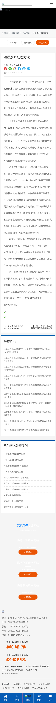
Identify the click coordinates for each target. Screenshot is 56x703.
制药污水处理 (8, 688)
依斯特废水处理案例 (12, 495)
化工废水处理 (29, 684)
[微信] (10, 68)
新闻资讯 (15, 33)
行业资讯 (28, 42)
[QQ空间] (24, 68)
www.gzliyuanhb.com (28, 547)
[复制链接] (28, 68)
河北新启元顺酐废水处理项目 (16, 466)
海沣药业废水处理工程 (13, 501)
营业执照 (10, 670)
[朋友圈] (14, 68)
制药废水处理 (44, 684)
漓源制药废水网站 (28, 585)
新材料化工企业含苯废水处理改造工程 (41, 327)
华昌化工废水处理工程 (13, 460)
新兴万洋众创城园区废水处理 (16, 477)
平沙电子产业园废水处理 (14, 454)
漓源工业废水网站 (28, 540)
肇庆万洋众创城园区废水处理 (16, 507)
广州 (35, 670)
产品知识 (26, 33)
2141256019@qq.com (19, 635)
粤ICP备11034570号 (10, 674)
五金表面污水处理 (40, 688)
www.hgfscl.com (28, 570)
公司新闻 (13, 42)
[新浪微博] (5, 68)
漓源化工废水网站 (28, 562)
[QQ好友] (19, 68)
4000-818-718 (16, 647)
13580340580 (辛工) (18, 622)
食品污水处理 (23, 688)
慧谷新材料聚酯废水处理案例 (16, 483)
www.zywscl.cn (28, 592)
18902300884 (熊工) (18, 631)
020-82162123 (16, 659)
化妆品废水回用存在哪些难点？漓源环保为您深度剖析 (26, 430)
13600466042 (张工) (18, 626)
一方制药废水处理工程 (13, 472)
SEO (4, 670)
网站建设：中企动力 (23, 670)
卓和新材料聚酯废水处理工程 (16, 489)
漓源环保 (17, 684)
